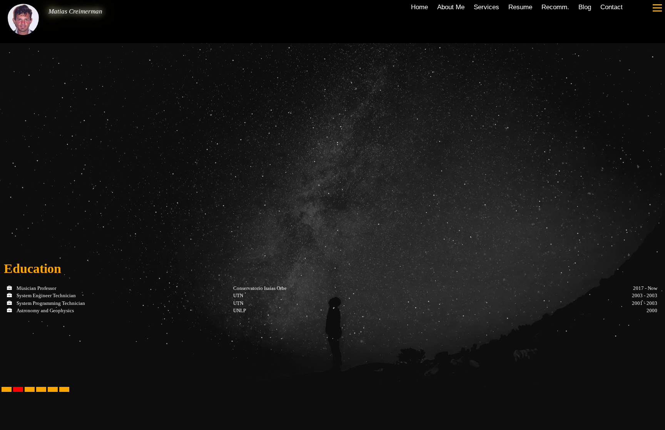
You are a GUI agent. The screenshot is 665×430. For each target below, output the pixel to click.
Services (486, 7)
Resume (520, 7)
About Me (450, 7)
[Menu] (657, 7)
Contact (611, 7)
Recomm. (555, 7)
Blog (584, 7)
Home (419, 7)
